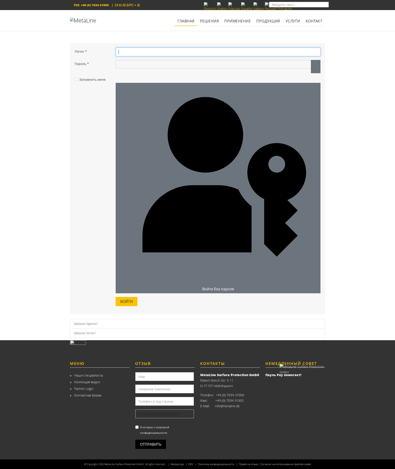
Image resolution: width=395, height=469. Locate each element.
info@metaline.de (227, 406)
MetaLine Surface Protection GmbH (124, 464)
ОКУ (190, 464)
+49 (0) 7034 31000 (95, 5)
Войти (126, 301)
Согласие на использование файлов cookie (285, 464)
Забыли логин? (85, 333)
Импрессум (177, 464)
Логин (81, 51)
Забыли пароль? (86, 323)
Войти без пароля (218, 288)
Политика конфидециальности (216, 464)
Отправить (150, 444)
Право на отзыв (248, 464)
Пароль (82, 64)
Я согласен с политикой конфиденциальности (154, 430)
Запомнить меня (92, 79)
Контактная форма (87, 395)
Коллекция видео (86, 382)
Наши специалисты (88, 375)
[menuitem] (186, 18)
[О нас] (100, 346)
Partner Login (83, 388)
